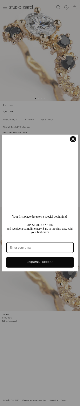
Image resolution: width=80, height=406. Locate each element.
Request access (40, 262)
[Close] (73, 139)
